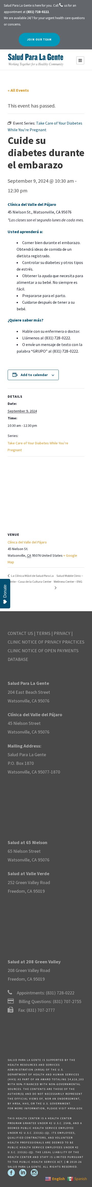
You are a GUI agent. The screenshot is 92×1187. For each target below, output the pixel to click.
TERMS (43, 633)
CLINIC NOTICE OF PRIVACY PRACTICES (46, 642)
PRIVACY (62, 633)
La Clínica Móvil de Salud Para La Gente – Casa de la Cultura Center (31, 578)
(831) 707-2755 (67, 1001)
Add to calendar (34, 374)
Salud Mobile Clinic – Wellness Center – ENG (68, 578)
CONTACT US (20, 633)
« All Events (18, 90)
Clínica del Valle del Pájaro (27, 542)
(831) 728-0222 (60, 993)
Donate (5, 591)
